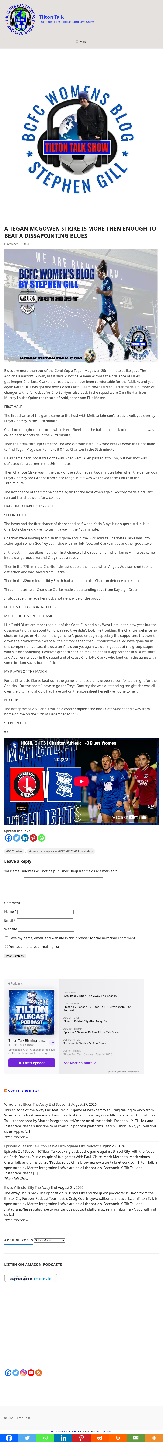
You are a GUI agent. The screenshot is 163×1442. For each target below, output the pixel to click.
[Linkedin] (25, 838)
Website (10, 929)
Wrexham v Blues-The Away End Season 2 (37, 1104)
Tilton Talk (51, 17)
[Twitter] (16, 838)
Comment (13, 902)
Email (10, 920)
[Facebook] (8, 838)
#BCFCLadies (14, 851)
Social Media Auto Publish (65, 1431)
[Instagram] (23, 1372)
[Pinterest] (33, 838)
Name (10, 911)
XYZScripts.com (104, 1431)
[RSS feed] (38, 1372)
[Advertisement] (81, 1326)
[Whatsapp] (41, 838)
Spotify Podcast (25, 1091)
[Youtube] (31, 1372)
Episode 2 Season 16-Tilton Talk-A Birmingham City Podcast (51, 1146)
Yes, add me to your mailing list (33, 946)
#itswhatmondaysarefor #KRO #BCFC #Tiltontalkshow (61, 851)
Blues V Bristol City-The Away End (30, 1187)
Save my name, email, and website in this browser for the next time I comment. (72, 938)
